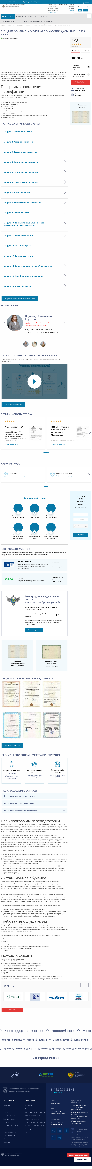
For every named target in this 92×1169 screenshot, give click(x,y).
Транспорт (28, 1129)
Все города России (46, 1058)
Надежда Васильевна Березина (39, 318)
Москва (37, 1030)
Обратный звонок (56, 1093)
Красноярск (57, 1049)
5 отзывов (74, 46)
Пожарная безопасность (33, 1116)
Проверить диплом (34, 630)
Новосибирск (63, 1030)
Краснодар (13, 1030)
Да (80, 10)
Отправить (80, 535)
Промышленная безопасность (35, 1112)
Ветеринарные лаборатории (34, 1126)
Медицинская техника (32, 1119)
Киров (30, 1039)
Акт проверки (8, 1109)
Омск (68, 1049)
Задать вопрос (12, 1010)
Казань (43, 1039)
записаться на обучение (80, 82)
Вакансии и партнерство (12, 1132)
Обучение (9, 16)
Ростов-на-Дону (82, 1049)
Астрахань (7, 1049)
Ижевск (44, 1049)
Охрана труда (29, 1109)
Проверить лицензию (12, 745)
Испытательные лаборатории (35, 1122)
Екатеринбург (61, 1039)
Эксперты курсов (9, 1119)
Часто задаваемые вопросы (13, 1129)
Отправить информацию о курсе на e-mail (20, 299)
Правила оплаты (9, 1116)
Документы (21, 16)
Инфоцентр (33, 16)
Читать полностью (11, 444)
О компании (9, 1101)
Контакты (48, 21)
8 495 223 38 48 (63, 1089)
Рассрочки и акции (10, 1136)
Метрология (29, 1106)
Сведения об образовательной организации (22, 21)
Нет (86, 10)
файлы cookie (83, 1137)
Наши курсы (30, 1101)
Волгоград (20, 1049)
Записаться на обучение (13, 405)
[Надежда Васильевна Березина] (15, 323)
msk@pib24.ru (52, 12)
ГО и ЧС (27, 1132)
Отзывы (43, 16)
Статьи (6, 1112)
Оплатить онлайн (82, 1160)
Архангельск (81, 1039)
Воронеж (33, 1049)
